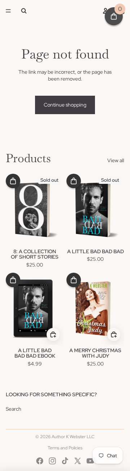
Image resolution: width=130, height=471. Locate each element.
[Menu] (8, 11)
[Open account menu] (105, 11)
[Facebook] (39, 461)
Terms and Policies (65, 448)
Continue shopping (65, 104)
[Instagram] (52, 461)
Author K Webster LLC (73, 437)
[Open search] (24, 11)
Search (13, 409)
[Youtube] (90, 461)
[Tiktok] (65, 461)
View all (115, 160)
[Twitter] (77, 461)
